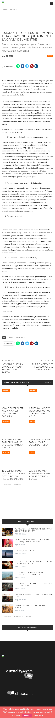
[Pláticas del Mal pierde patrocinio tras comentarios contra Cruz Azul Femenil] (7, 532)
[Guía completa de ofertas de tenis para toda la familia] (7, 587)
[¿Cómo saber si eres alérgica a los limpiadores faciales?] (14, 397)
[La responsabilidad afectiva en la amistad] (7, 608)
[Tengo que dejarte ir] (7, 554)
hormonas (19, 337)
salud (32, 421)
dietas (50, 55)
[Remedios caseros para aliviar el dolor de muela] (41, 428)
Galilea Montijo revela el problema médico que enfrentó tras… (32, 541)
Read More (38, 715)
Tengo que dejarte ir (25, 551)
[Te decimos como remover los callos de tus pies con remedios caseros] (14, 459)
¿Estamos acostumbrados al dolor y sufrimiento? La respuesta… (33, 574)
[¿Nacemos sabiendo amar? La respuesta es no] (7, 598)
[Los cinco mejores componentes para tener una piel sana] (7, 565)
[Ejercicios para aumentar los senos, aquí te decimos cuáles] (41, 459)
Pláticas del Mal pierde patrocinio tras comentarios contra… (34, 530)
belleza (6, 390)
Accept (27, 715)
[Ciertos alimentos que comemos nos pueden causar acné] (41, 397)
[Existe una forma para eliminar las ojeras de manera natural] (14, 428)
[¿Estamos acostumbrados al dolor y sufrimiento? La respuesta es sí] (7, 576)
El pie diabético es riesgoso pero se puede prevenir (42, 367)
